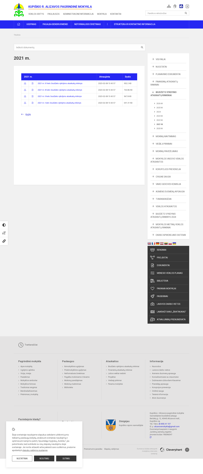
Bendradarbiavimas (29, 391)
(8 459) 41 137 (165, 424)
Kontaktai (115, 14)
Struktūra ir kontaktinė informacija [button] (134, 24)
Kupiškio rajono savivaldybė (131, 425)
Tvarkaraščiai (163, 199)
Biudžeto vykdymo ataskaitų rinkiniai (123, 366)
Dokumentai (163, 265)
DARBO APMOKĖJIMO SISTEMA (171, 235)
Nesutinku (44, 458)
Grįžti (28, 114)
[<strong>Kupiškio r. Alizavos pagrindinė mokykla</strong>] (21, 9)
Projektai (162, 257)
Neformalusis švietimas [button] (87, 24)
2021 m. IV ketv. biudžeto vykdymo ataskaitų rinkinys (60, 83)
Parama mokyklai (166, 288)
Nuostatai (161, 67)
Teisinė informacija (160, 394)
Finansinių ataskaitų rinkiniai (120, 370)
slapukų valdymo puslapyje (35, 450)
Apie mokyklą (26, 366)
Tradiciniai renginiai (29, 387)
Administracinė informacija (78, 14)
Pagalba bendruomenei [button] (55, 24)
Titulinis (17, 35)
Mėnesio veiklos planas (170, 273)
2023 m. (159, 116)
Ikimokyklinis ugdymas (74, 366)
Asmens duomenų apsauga (170, 191)
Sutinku (66, 458)
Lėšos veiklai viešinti (117, 373)
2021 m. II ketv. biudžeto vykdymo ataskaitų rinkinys (60, 96)
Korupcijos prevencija (168, 169)
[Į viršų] (187, 450)
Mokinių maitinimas (166, 136)
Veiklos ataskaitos (166, 206)
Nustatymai (22, 458)
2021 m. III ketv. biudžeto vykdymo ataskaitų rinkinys (60, 90)
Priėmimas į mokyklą (29, 394)
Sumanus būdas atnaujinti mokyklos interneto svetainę (147, 451)
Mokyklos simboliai (29, 380)
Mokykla (102, 14)
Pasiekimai (162, 296)
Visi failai (161, 59)
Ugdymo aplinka (28, 370)
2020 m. (159, 128)
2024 (158, 112)
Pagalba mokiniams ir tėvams (76, 377)
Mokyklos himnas (28, 384)
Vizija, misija (26, 373)
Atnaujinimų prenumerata (171, 319)
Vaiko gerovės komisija (168, 184)
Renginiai (161, 250)
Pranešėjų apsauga (160, 384)
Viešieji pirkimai (164, 144)
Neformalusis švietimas (74, 373)
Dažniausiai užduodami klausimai (166, 380)
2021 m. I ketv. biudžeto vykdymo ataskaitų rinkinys (59, 103)
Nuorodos (156, 366)
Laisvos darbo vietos (168, 304)
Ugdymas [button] (31, 24)
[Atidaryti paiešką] (186, 13)
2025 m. (159, 108)
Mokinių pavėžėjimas (167, 151)
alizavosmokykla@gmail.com (167, 426)
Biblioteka (162, 281)
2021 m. (159, 124)
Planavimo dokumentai (168, 74)
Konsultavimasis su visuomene (165, 377)
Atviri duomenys (159, 398)
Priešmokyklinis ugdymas (75, 370)
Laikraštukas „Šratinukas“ (171, 312)
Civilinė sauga (163, 177)
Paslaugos (54, 14)
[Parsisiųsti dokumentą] (25, 83)
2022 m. (159, 120)
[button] (169, 6)
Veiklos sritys (36, 14)
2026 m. (159, 103)
